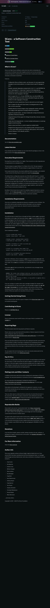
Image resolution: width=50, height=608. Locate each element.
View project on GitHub (7, 26)
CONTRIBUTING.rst (14, 309)
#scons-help (16, 337)
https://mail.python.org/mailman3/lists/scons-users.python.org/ (20, 335)
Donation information (37, 434)
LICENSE (7, 320)
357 (26, 22)
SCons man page (17, 191)
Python (28, 16)
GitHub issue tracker (24, 352)
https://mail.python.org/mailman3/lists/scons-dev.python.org (19, 382)
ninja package (35, 172)
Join (40, 1)
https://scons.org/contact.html (22, 399)
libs (4, 6)
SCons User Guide (36, 299)
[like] (2, 30)
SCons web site (13, 444)
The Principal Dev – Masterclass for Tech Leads (21, 1)
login (47, 5)
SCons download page (20, 152)
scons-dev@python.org (39, 377)
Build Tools (34, 16)
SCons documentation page (15, 142)
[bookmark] (5, 30)
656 (26, 20)
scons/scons (7, 11)
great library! (12, 30)
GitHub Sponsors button (10, 436)
